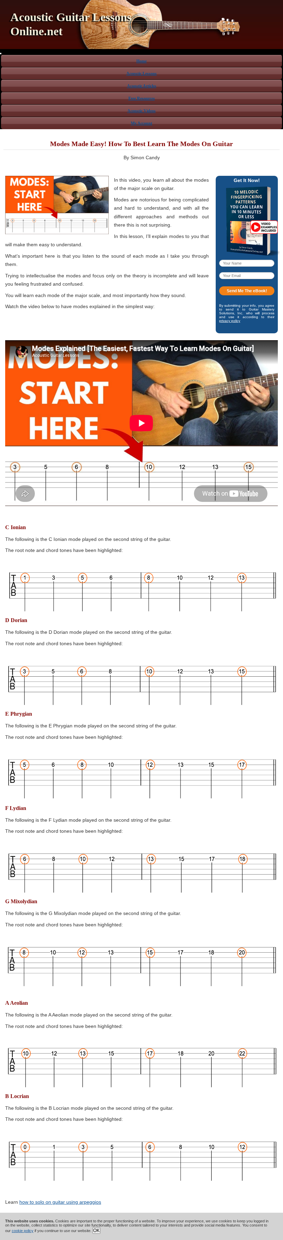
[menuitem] (141, 61)
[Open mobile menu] (0, 53)
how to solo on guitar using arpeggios (60, 1202)
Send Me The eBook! (247, 290)
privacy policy (229, 321)
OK (96, 1230)
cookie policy (22, 1231)
